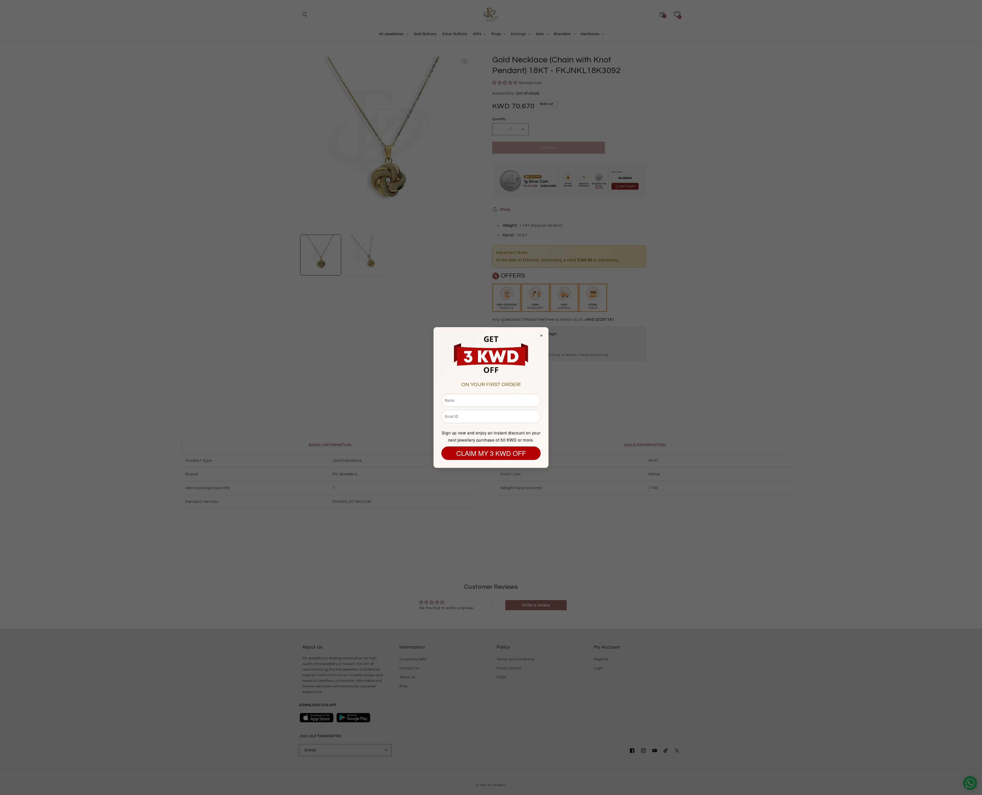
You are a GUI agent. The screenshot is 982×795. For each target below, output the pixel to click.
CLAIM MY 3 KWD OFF (491, 453)
